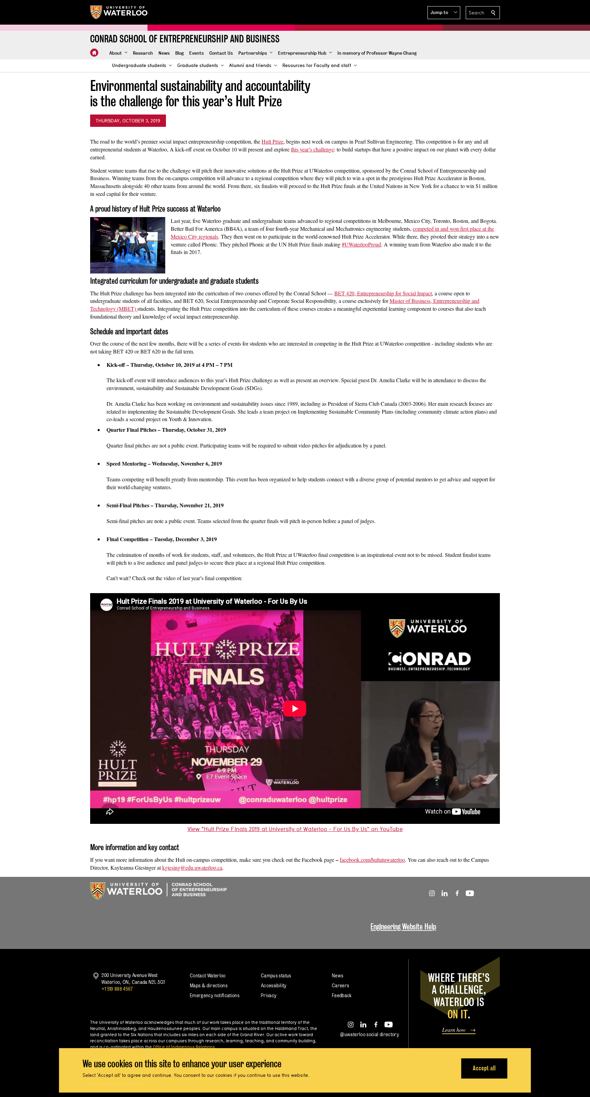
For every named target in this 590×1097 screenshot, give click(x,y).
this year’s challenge (312, 149)
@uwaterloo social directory (369, 1034)
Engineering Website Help (403, 926)
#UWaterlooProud (361, 244)
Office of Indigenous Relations (184, 1046)
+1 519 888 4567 (117, 989)
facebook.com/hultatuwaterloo (372, 859)
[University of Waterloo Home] (119, 12)
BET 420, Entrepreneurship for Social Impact (383, 293)
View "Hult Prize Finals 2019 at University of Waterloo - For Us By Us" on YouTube (295, 828)
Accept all (484, 1068)
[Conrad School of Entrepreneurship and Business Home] (94, 53)
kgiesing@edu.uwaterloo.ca (192, 867)
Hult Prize (272, 141)
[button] (444, 12)
